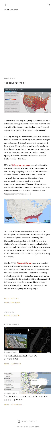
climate (13, 302)
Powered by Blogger (30, 421)
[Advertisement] (27, 43)
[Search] (49, 4)
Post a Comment (12, 316)
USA (18, 302)
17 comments (16, 364)
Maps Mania (11, 9)
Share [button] (6, 299)
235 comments (16, 405)
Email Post (15, 299)
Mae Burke (34, 426)
